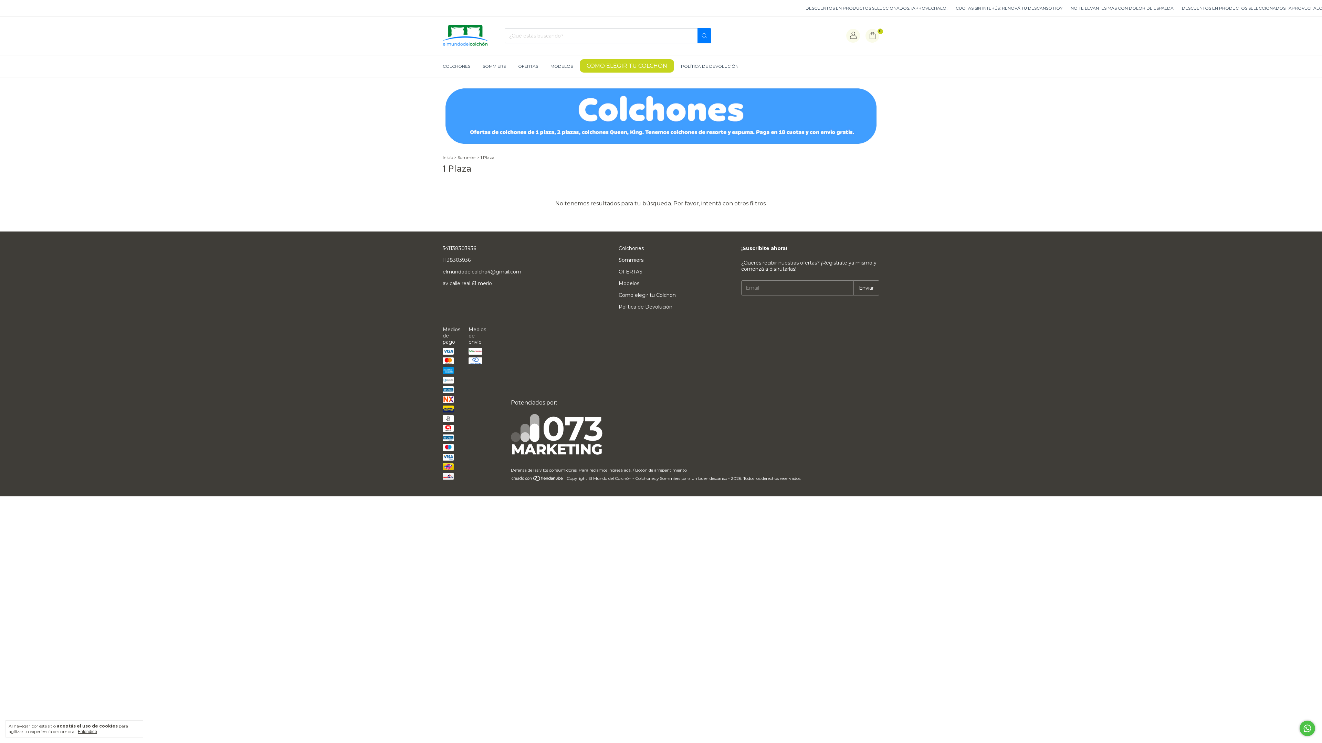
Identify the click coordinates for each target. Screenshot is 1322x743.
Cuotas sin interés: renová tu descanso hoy (974, 8)
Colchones (456, 66)
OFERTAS (528, 66)
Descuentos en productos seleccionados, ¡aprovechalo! (841, 8)
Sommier (467, 157)
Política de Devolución (709, 66)
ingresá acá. (620, 470)
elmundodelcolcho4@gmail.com (482, 272)
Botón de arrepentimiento (661, 470)
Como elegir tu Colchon (627, 66)
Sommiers (494, 66)
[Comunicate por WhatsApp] (1307, 728)
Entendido (87, 731)
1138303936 (457, 260)
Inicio (448, 157)
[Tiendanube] (537, 480)
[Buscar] (704, 35)
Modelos (561, 66)
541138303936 (459, 248)
